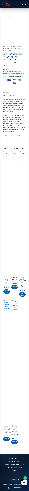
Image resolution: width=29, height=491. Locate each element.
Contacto (14, 470)
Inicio (4, 46)
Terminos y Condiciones (14, 461)
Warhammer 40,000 (17, 54)
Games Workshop (11, 46)
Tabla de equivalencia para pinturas (14, 464)
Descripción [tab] (6, 92)
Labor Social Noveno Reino (14, 467)
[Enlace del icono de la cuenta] (22, 4)
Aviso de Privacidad (14, 458)
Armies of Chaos (7, 53)
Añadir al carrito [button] (7, 291)
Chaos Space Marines (12, 48)
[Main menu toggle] (2, 4)
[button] (25, 4)
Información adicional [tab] (8, 96)
